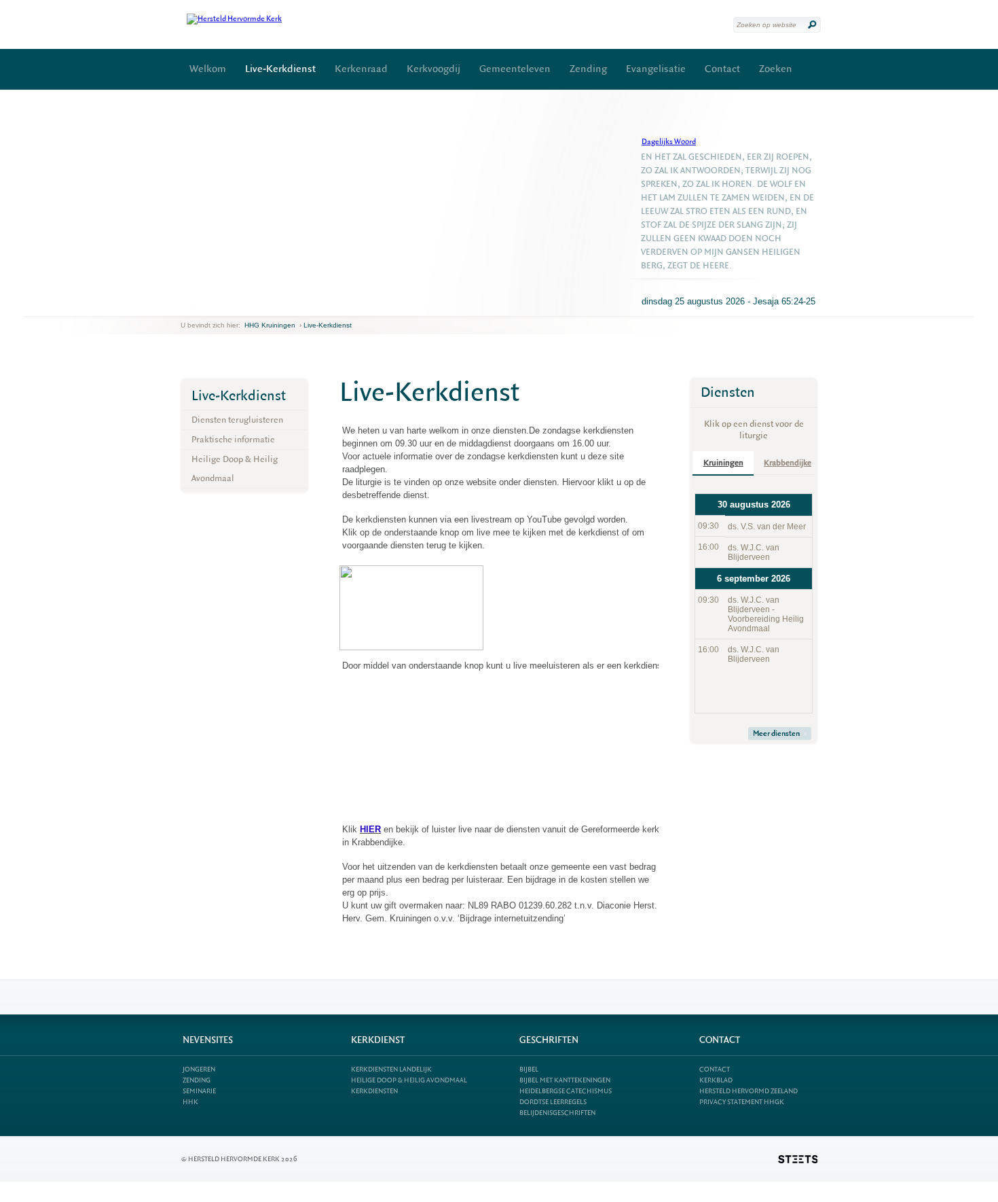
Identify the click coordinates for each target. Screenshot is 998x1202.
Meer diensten (776, 733)
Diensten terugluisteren (237, 419)
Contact (722, 69)
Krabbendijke (787, 462)
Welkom (207, 69)
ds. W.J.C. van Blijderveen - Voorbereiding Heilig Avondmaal (766, 614)
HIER (370, 829)
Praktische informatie (233, 439)
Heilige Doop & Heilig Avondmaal (234, 468)
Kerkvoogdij (433, 69)
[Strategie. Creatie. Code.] (797, 1159)
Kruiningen (723, 462)
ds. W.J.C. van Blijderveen (753, 552)
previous (184, 305)
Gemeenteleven (515, 69)
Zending (588, 69)
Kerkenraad (361, 69)
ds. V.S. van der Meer (767, 526)
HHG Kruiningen (269, 325)
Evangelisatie (656, 69)
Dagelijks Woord (669, 142)
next (200, 305)
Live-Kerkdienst (280, 69)
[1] (192, 305)
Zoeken (775, 69)
